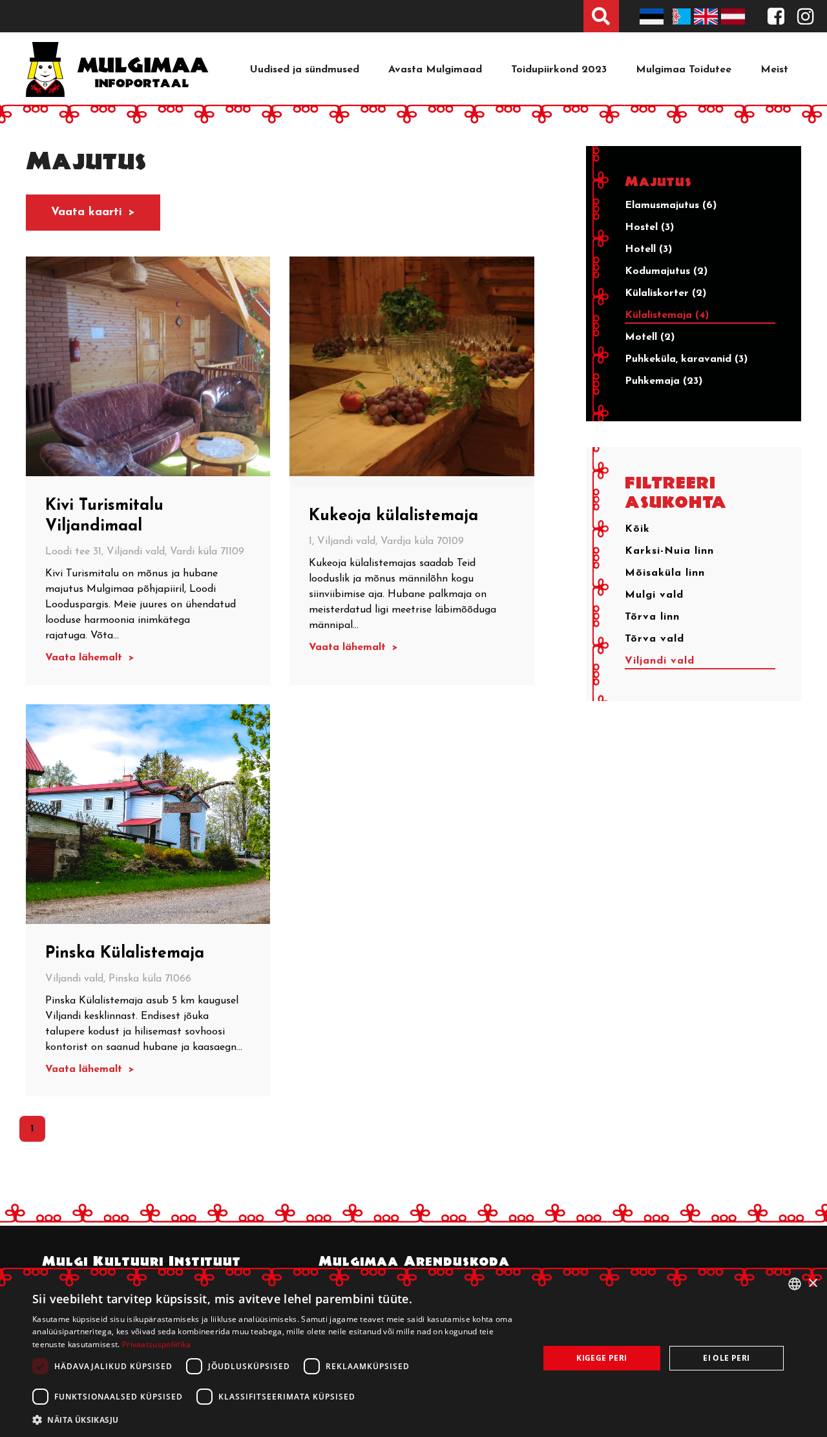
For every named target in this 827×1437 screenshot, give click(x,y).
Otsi (601, 16)
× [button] (812, 1283)
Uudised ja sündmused (304, 70)
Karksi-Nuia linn (669, 551)
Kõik (637, 529)
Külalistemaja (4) (667, 315)
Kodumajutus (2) (666, 271)
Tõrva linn (652, 617)
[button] (278, 1419)
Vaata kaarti (86, 212)
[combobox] (794, 1283)
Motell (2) (650, 337)
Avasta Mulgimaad (435, 70)
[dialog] (413, 1352)
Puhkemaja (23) (663, 381)
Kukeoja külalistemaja (393, 516)
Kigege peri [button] (601, 1357)
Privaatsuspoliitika (156, 1344)
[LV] (734, 16)
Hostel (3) (649, 227)
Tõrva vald (654, 639)
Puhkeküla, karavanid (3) (686, 359)
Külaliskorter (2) (665, 293)
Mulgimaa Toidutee (683, 70)
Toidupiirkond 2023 (559, 70)
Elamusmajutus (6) (671, 205)
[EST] (653, 16)
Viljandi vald (660, 661)
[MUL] (680, 16)
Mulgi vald (654, 595)
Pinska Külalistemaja (124, 953)
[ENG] (707, 16)
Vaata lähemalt (85, 658)
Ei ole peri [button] (726, 1357)
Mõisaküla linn (665, 573)
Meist (774, 70)
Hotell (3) (648, 249)
